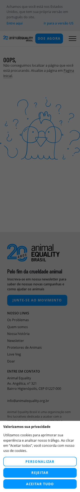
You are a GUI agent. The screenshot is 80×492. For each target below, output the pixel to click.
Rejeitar (40, 472)
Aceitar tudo (40, 484)
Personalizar (39, 461)
